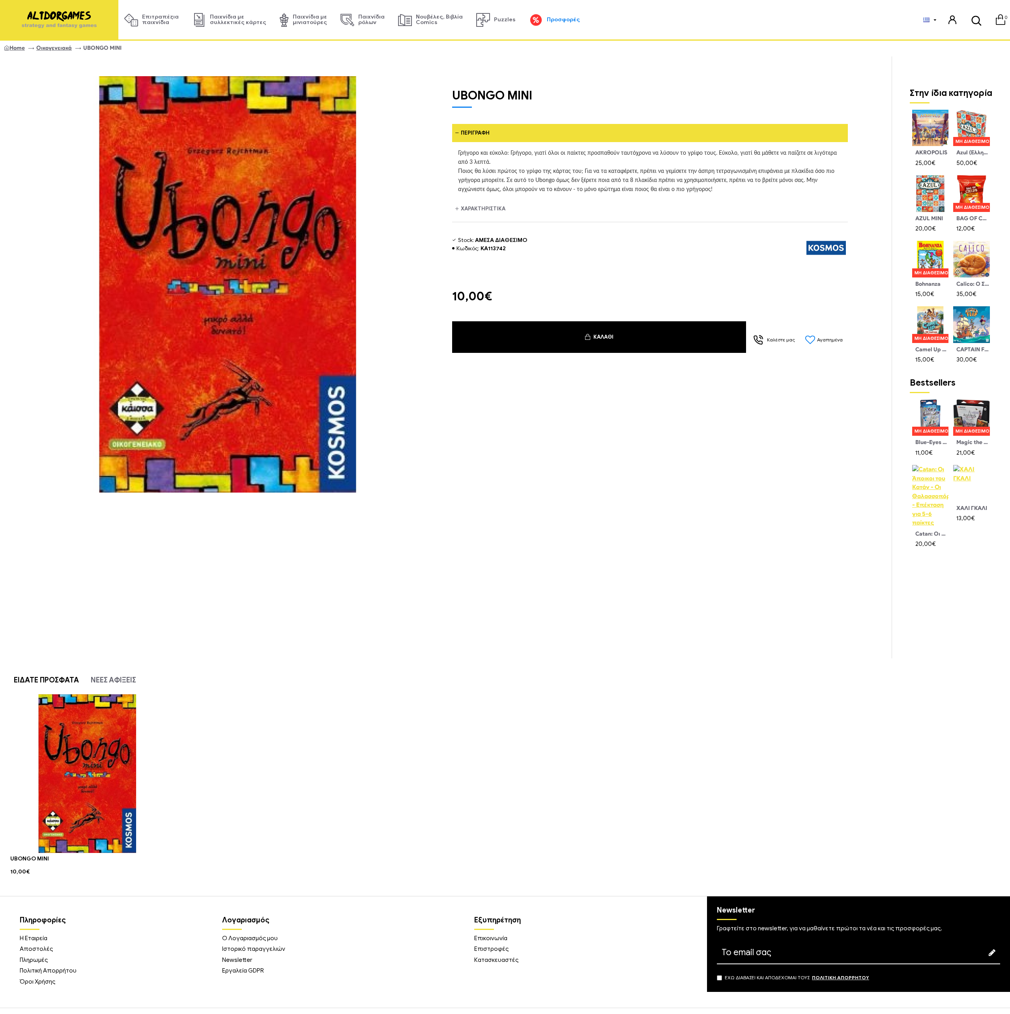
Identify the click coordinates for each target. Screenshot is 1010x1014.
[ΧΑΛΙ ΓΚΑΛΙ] (971, 483)
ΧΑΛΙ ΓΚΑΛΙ (971, 508)
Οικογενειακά (54, 48)
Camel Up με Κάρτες (931, 349)
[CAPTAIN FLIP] (971, 324)
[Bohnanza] (930, 259)
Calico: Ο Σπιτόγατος (972, 284)
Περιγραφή (475, 132)
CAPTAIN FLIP (972, 349)
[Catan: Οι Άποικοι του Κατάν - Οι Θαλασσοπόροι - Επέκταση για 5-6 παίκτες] (930, 496)
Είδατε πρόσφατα (46, 680)
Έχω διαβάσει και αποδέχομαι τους (797, 977)
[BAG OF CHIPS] (971, 193)
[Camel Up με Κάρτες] (930, 324)
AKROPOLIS (931, 152)
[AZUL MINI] (930, 193)
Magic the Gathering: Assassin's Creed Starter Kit (972, 442)
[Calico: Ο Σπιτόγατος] (971, 259)
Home (17, 48)
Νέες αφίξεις (113, 680)
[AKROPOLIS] (930, 128)
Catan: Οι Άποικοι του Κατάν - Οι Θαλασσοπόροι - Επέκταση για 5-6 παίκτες (931, 533)
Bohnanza (928, 284)
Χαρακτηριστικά (483, 208)
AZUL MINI (929, 218)
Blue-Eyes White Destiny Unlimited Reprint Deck (931, 442)
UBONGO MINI (29, 858)
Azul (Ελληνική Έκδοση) (972, 152)
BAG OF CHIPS (972, 218)
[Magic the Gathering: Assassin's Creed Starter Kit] (971, 417)
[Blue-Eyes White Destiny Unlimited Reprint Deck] (930, 417)
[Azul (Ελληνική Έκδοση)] (971, 128)
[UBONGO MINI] (87, 773)
